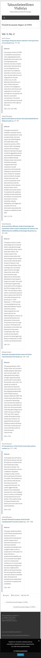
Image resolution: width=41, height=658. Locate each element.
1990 (24, 595)
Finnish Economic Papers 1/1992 (16, 602)
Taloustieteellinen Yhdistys (20, 6)
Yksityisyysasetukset (21, 651)
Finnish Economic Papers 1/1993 (25, 607)
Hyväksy (20, 654)
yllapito (7, 595)
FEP (28, 595)
